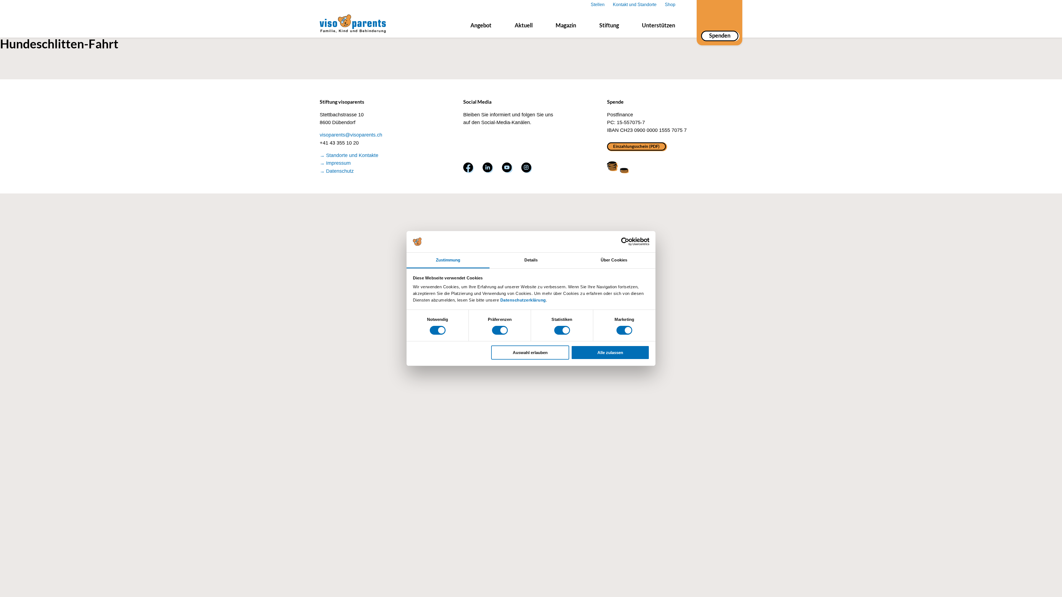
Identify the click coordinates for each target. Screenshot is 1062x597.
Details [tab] (531, 260)
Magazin (566, 25)
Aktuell (524, 25)
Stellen (598, 4)
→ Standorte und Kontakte (349, 155)
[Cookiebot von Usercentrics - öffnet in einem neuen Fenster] (625, 241)
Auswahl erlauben (530, 352)
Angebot (480, 25)
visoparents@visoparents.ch (351, 135)
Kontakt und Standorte (635, 4)
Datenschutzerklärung (523, 300)
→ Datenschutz (337, 171)
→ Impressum (335, 163)
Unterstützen (658, 25)
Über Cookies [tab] (614, 260)
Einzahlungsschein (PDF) (636, 146)
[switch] (500, 330)
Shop (670, 4)
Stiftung (609, 25)
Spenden (719, 35)
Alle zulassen (610, 352)
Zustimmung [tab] (448, 260)
